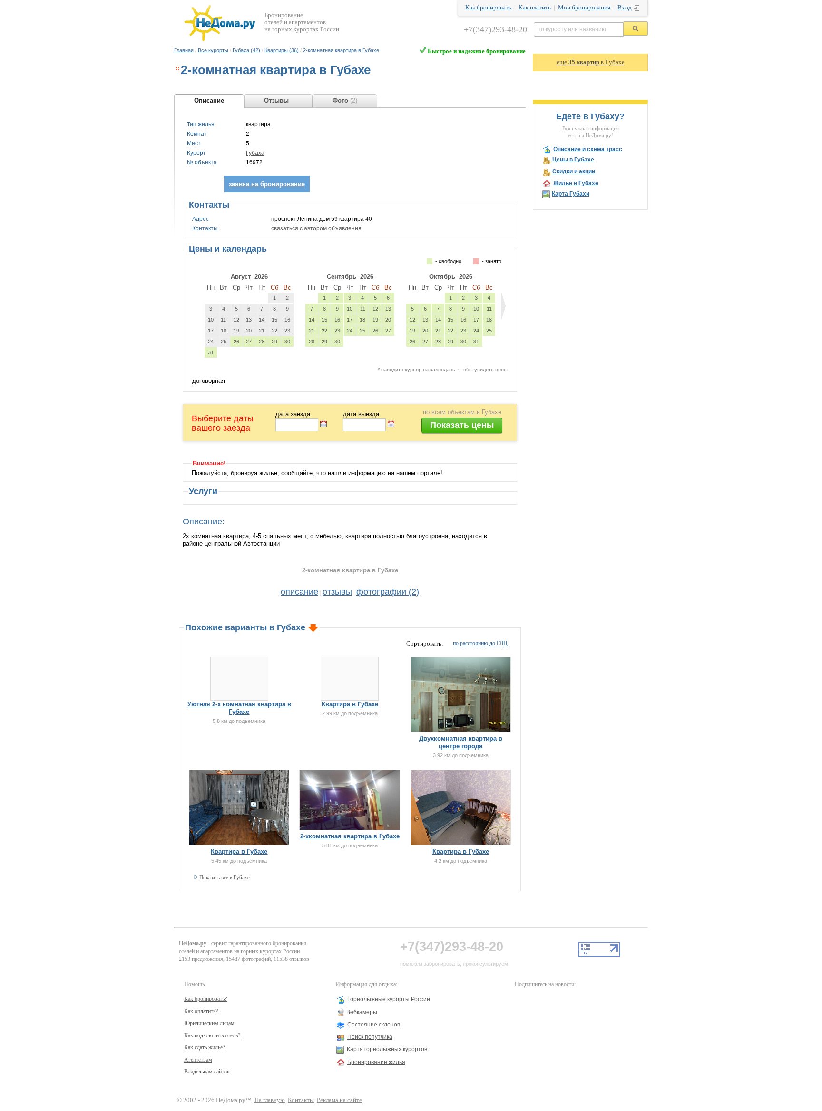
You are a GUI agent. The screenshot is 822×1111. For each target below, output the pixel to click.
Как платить (535, 7)
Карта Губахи (570, 193)
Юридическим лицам (209, 1023)
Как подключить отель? (212, 1035)
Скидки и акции (573, 171)
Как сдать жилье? (204, 1047)
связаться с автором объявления (316, 228)
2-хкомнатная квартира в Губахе (350, 836)
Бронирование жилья (376, 1062)
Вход (624, 7)
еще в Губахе (591, 62)
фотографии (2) (387, 592)
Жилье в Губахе (575, 183)
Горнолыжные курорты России (388, 999)
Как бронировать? (205, 999)
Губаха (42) (246, 50)
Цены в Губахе (573, 159)
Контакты (301, 1100)
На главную (269, 1100)
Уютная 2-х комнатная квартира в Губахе (239, 708)
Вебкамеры (361, 1012)
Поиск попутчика (369, 1037)
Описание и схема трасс (587, 149)
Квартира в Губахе (350, 704)
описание (299, 592)
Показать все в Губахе (224, 877)
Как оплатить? (201, 1011)
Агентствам (198, 1059)
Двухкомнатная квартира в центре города (460, 742)
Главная (184, 50)
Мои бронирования (584, 7)
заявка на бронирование (267, 184)
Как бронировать (488, 7)
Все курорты (213, 50)
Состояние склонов (373, 1024)
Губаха (255, 153)
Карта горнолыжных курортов (387, 1049)
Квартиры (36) (281, 50)
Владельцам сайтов (207, 1071)
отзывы (337, 592)
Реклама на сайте (339, 1100)
